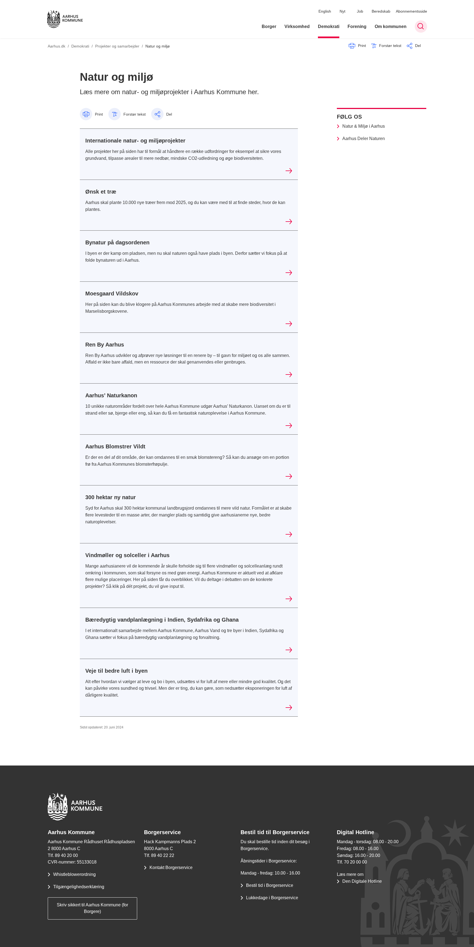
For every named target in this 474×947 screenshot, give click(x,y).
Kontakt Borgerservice (171, 867)
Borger (269, 26)
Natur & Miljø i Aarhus (363, 126)
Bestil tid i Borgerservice (269, 885)
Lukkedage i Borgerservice (272, 897)
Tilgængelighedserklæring (78, 886)
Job (360, 11)
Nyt (342, 11)
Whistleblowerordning (74, 874)
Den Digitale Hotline (362, 881)
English (324, 11)
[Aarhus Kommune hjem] (65, 19)
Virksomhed (297, 26)
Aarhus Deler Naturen (363, 138)
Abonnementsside (411, 11)
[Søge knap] (421, 26)
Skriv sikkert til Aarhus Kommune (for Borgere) (92, 908)
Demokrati (328, 26)
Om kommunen (391, 26)
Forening (357, 26)
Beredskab (381, 11)
